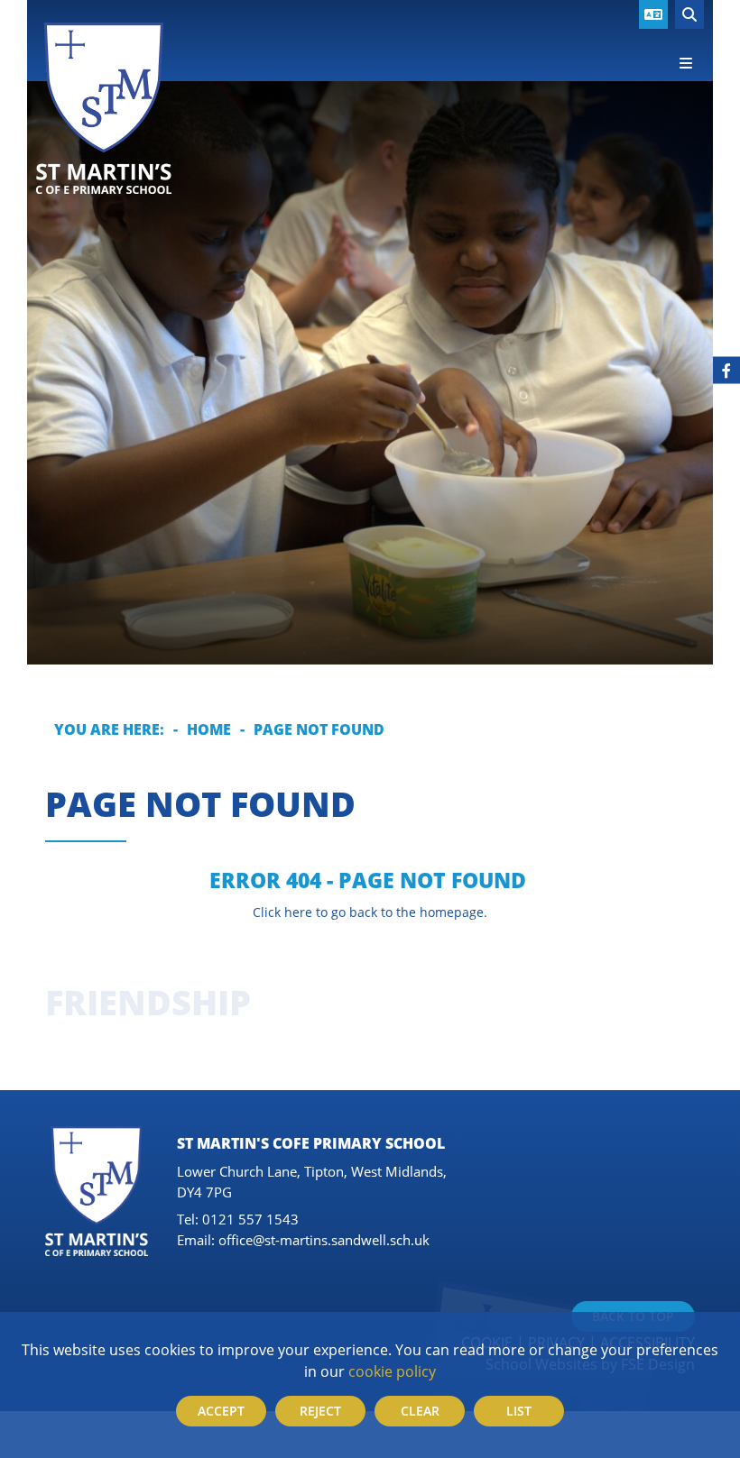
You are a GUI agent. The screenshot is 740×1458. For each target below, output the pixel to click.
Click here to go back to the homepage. (370, 912)
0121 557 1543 (250, 1219)
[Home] (103, 108)
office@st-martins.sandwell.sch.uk (324, 1240)
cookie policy (392, 1371)
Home (209, 729)
